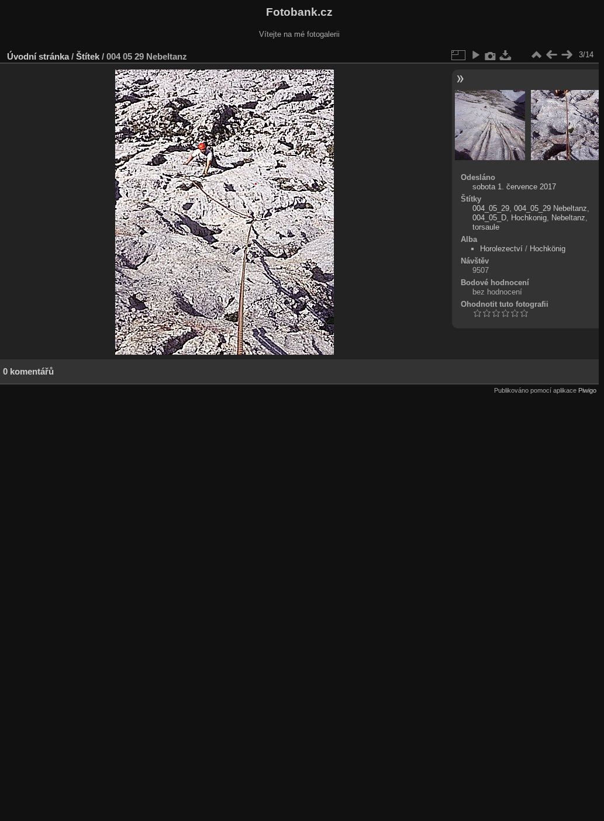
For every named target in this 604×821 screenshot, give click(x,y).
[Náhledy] (536, 55)
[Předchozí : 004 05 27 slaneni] (551, 55)
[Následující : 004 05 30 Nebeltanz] (566, 55)
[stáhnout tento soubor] (505, 55)
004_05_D (489, 217)
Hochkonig (529, 217)
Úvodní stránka (38, 56)
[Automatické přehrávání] (475, 55)
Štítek (87, 56)
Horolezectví (501, 248)
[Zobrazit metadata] (490, 55)
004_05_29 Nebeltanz (550, 208)
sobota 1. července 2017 (514, 186)
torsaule (485, 227)
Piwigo (587, 390)
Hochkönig (547, 248)
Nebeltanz (568, 217)
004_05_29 (490, 208)
